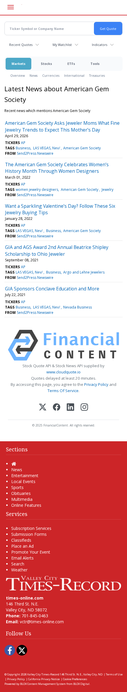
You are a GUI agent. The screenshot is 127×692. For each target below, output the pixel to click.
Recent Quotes (20, 44)
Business (23, 148)
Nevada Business (77, 307)
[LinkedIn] (70, 407)
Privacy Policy (96, 384)
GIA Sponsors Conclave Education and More (52, 288)
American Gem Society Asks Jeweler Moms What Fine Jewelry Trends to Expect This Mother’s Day (62, 126)
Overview (17, 75)
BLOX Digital (81, 684)
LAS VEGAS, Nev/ (47, 148)
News (34, 75)
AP (23, 142)
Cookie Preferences (75, 679)
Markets (18, 63)
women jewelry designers (37, 189)
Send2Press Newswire (35, 153)
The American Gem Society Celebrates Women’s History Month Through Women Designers (57, 167)
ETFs (71, 63)
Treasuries (97, 75)
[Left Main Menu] (10, 7)
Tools (95, 63)
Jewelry (107, 189)
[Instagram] (84, 407)
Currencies (50, 75)
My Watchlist (62, 44)
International (74, 75)
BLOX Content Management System (43, 684)
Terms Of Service (63, 390)
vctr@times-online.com (42, 621)
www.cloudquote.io (63, 372)
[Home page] (63, 583)
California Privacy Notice (44, 679)
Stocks (46, 63)
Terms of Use (114, 674)
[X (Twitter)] (43, 407)
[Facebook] (57, 407)
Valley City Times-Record (43, 674)
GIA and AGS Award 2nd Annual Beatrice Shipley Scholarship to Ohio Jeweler (56, 250)
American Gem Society (82, 148)
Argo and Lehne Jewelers (84, 272)
